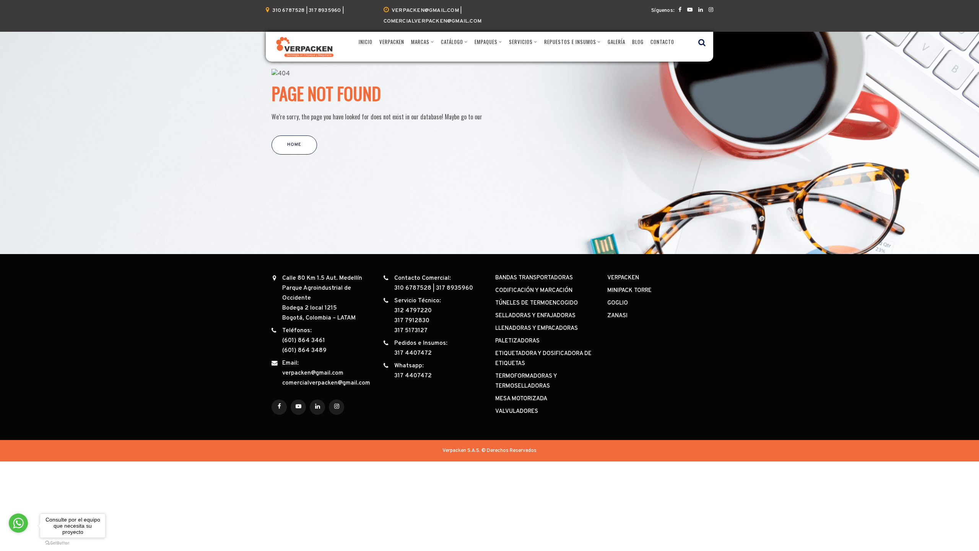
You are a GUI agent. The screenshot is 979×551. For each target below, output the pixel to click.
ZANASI (617, 316)
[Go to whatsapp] (18, 523)
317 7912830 (411, 320)
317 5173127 (411, 330)
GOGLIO (617, 303)
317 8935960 (454, 288)
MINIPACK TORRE (629, 290)
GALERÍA (616, 42)
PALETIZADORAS (517, 341)
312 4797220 (413, 311)
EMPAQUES (486, 42)
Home (294, 145)
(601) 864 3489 (304, 350)
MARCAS (420, 42)
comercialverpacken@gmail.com (326, 383)
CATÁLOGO (452, 42)
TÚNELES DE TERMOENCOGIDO (536, 303)
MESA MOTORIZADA (521, 399)
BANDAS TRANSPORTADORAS (534, 278)
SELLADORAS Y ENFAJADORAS (535, 316)
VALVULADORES (516, 411)
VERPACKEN (391, 42)
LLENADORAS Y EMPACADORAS (536, 328)
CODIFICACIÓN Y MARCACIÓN (533, 290)
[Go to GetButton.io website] (57, 543)
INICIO (365, 42)
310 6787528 (412, 288)
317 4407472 (413, 353)
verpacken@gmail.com (312, 373)
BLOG (638, 42)
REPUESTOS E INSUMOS (570, 42)
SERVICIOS (521, 42)
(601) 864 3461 (303, 340)
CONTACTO (662, 42)
